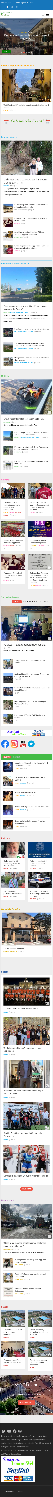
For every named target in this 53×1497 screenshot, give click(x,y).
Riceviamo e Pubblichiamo (19, 312)
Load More (26, 1189)
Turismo (6, 186)
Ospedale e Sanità (10, 951)
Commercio (23, 32)
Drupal (20, 1491)
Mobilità (17, 237)
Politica (18, 512)
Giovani (17, 223)
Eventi (5, 110)
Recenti (16, 757)
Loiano (4, 3)
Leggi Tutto (27, 1402)
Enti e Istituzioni (20, 210)
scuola (6, 515)
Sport (5, 1012)
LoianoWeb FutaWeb (6, 14)
